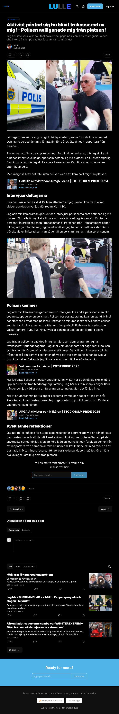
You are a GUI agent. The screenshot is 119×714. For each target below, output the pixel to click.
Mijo (16, 45)
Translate (13, 19)
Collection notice (88, 693)
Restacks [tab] (26, 530)
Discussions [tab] (29, 566)
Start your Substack (52, 700)
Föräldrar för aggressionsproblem (30, 574)
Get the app (74, 700)
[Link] (2, 195)
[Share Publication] (83, 6)
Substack (45, 707)
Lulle (21, 184)
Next (103, 509)
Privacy (67, 693)
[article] (59, 582)
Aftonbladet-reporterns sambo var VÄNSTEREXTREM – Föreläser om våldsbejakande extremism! (45, 625)
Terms (75, 693)
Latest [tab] (18, 566)
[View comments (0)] (21, 55)
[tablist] (19, 530)
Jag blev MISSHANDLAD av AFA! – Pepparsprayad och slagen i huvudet (44, 599)
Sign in (110, 6)
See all (12, 649)
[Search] (77, 6)
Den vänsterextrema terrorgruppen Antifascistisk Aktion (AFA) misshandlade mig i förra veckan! (45, 606)
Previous (17, 509)
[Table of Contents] (3, 357)
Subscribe (95, 6)
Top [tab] (10, 566)
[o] (59, 268)
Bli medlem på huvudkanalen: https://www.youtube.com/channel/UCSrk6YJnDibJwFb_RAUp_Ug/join (41, 580)
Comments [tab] (13, 530)
